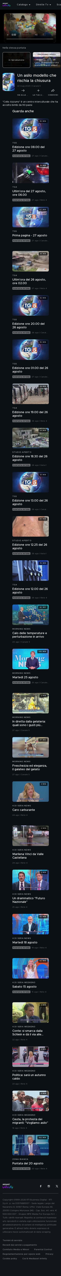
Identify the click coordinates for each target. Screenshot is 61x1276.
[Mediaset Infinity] (6, 4)
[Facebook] (40, 1186)
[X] (56, 1186)
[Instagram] (48, 1186)
